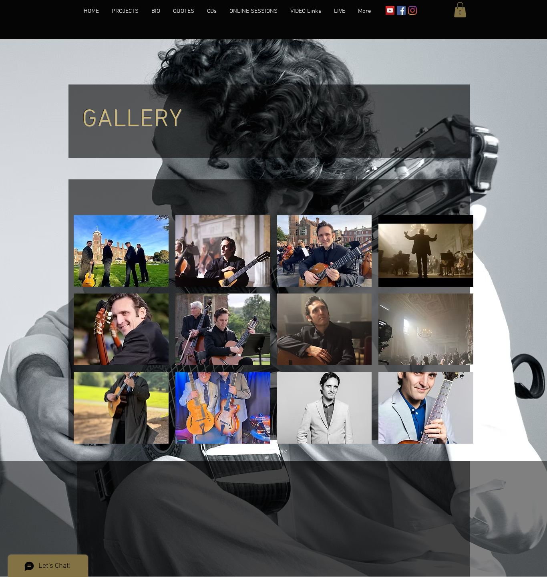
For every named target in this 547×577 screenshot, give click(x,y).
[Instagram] (412, 10)
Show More (273, 450)
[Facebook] (401, 10)
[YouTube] (390, 10)
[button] (460, 9)
